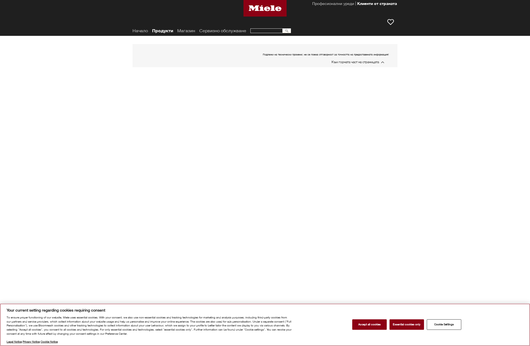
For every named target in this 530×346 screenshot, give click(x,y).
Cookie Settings (444, 324)
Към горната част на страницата (355, 62)
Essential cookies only (406, 324)
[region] (265, 325)
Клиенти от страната (377, 4)
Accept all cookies (369, 324)
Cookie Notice (49, 342)
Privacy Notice (31, 342)
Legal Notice (14, 342)
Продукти (162, 31)
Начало (140, 31)
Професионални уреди (333, 4)
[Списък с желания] (390, 22)
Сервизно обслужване (222, 31)
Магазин (186, 31)
